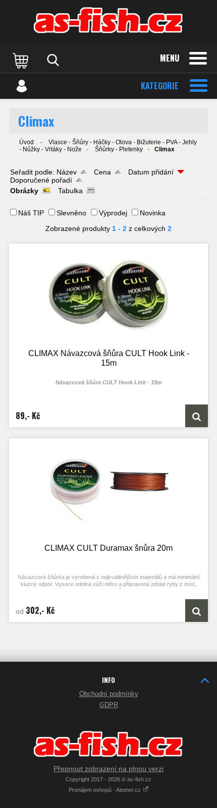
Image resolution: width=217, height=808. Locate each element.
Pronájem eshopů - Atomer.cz (105, 790)
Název (67, 172)
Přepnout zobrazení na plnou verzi (108, 769)
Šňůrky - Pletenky (119, 149)
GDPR (108, 705)
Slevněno (71, 213)
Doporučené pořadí (41, 180)
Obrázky (24, 191)
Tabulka (70, 191)
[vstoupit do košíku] (21, 60)
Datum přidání (151, 172)
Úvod (26, 142)
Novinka (153, 213)
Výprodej (113, 213)
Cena (102, 172)
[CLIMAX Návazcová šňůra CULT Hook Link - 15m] (108, 295)
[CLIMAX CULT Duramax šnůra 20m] (108, 490)
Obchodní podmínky (108, 694)
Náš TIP (31, 213)
